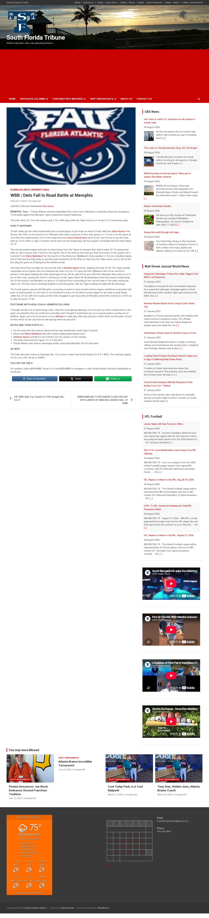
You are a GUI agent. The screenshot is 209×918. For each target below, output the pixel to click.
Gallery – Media (172, 2)
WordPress (103, 905)
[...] (181, 134)
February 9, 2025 (18, 201)
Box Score (48, 206)
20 (136, 843)
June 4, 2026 (64, 766)
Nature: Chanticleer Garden (157, 177)
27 (136, 849)
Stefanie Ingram (71, 268)
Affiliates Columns (32, 99)
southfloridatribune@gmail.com (172, 818)
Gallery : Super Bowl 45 (192, 2)
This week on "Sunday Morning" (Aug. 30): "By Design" (170, 119)
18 (123, 843)
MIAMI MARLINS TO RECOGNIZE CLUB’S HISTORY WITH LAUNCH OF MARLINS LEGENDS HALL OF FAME (102, 400)
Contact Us (144, 99)
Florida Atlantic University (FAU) (29, 190)
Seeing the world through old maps (161, 203)
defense (59, 316)
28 (142, 849)
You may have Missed (24, 747)
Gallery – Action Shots (107, 2)
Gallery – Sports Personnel (150, 2)
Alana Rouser (118, 231)
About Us (126, 99)
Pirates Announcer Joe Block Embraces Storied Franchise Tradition (28, 787)
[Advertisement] (104, 72)
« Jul (109, 862)
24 (116, 849)
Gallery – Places (128, 2)
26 (129, 849)
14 (142, 837)
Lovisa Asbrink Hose (77, 237)
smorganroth (34, 201)
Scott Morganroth (20, 777)
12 (129, 837)
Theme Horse (67, 905)
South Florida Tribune (36, 37)
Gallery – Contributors (84, 2)
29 (149, 849)
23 (110, 849)
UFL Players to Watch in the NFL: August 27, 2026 (169, 513)
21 (142, 843)
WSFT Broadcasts (101, 99)
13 (136, 837)
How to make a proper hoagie (159, 229)
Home (12, 99)
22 (149, 843)
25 (123, 849)
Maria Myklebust (34, 256)
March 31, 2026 (115, 791)
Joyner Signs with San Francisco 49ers (163, 539)
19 (129, 843)
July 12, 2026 (15, 795)
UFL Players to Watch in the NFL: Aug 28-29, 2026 (169, 457)
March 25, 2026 (164, 791)
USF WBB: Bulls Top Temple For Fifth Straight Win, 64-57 (39, 398)
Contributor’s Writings (67, 99)
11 (123, 837)
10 (116, 837)
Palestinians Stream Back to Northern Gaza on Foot (170, 307)
